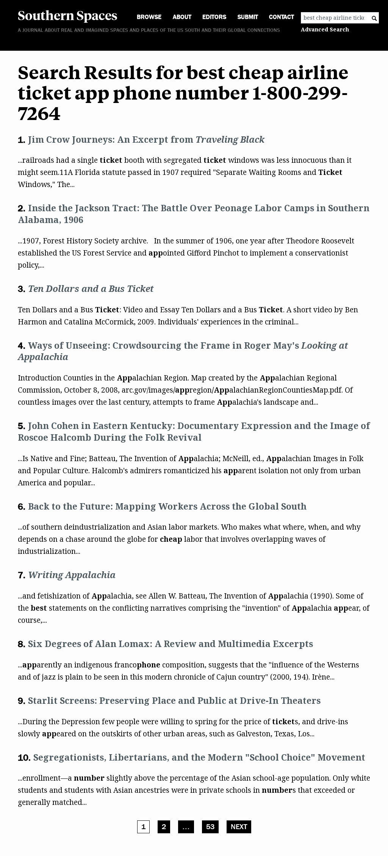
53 (210, 827)
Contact (281, 16)
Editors (214, 16)
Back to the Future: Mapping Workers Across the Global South (167, 506)
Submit (248, 16)
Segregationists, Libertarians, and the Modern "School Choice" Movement (199, 757)
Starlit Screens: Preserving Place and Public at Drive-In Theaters (174, 700)
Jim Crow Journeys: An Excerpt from (146, 139)
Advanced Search (325, 29)
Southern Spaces (67, 14)
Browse (149, 16)
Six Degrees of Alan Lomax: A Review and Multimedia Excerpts (170, 644)
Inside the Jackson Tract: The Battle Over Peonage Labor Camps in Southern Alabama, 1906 (193, 214)
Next (239, 827)
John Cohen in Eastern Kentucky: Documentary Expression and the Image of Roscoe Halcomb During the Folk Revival (194, 431)
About (182, 16)
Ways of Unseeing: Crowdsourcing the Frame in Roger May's (183, 351)
